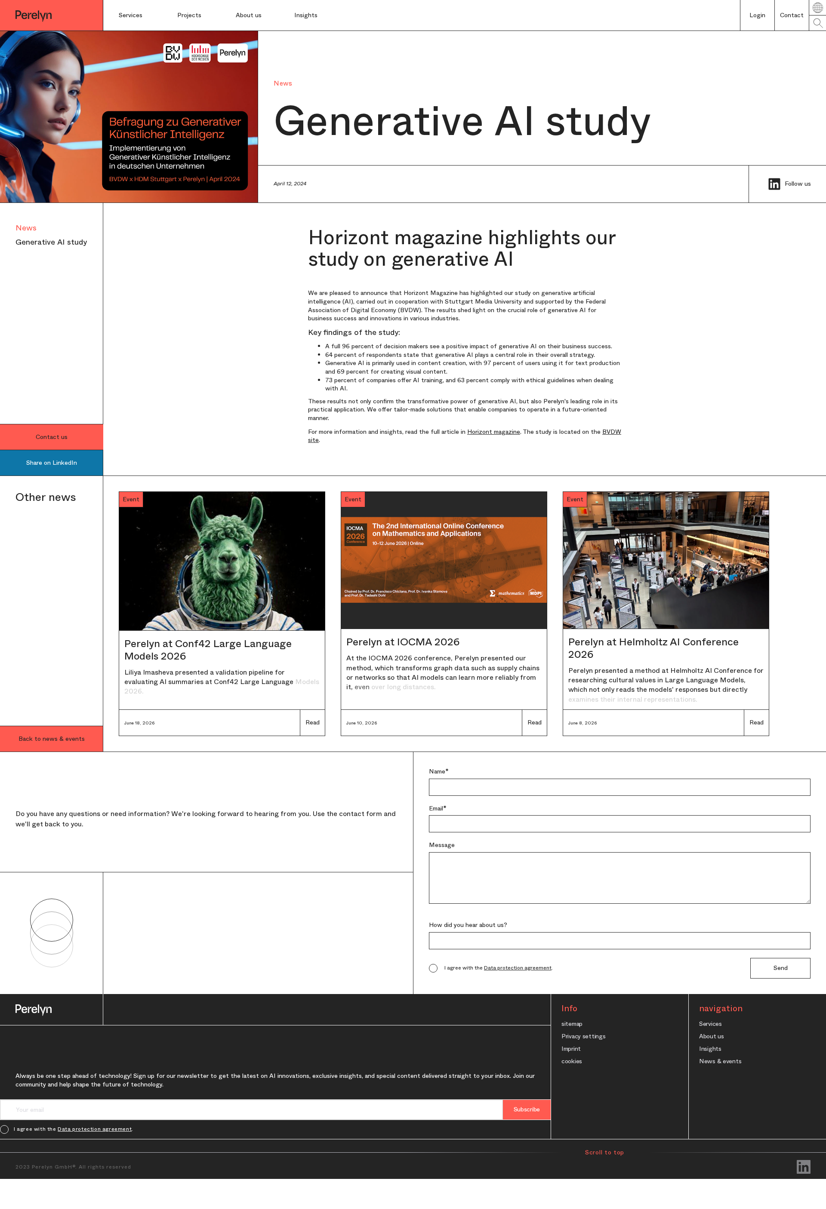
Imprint (571, 1048)
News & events (720, 1061)
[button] (140, 15)
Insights (710, 1048)
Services (130, 15)
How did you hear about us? (468, 925)
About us (249, 15)
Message (442, 845)
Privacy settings (583, 1036)
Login (757, 15)
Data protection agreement (518, 968)
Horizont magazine (493, 431)
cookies (571, 1061)
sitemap (572, 1023)
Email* (438, 808)
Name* (439, 771)
